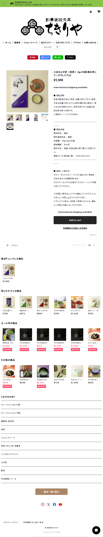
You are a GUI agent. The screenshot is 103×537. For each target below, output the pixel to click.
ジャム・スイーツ (31, 42)
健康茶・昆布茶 (7, 421)
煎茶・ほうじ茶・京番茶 (11, 446)
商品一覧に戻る (51, 491)
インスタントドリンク (9, 454)
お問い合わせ (90, 42)
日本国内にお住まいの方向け (75, 228)
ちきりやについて (63, 42)
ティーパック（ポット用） (11, 405)
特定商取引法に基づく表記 (33, 522)
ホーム (8, 42)
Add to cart (75, 220)
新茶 (3, 470)
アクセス (77, 42)
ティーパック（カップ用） (11, 413)
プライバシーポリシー (11, 522)
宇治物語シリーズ (8, 479)
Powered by (48, 532)
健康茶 (17, 42)
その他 (4, 462)
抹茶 (3, 429)
